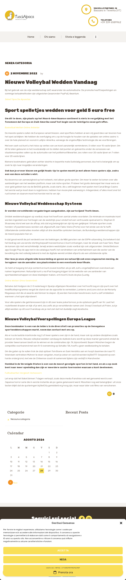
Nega (63, 559)
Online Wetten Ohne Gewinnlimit (21, 280)
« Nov (14, 483)
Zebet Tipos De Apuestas (18, 99)
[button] (121, 523)
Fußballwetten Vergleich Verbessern (23, 373)
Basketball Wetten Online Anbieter (22, 127)
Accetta (63, 550)
